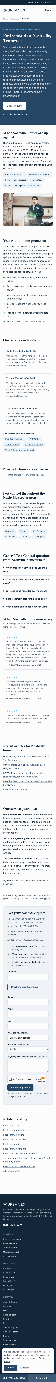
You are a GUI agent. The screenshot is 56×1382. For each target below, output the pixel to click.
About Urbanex (10, 1302)
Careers (49, 2)
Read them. (8, 884)
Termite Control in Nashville (21, 378)
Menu (48, 10)
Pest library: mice (12, 1144)
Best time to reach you (18, 1044)
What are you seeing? (17, 1033)
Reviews (7, 1306)
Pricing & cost (9, 1315)
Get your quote (15, 106)
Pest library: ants (12, 1125)
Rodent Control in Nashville (21, 351)
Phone (10, 1009)
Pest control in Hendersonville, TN (26, 475)
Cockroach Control (34, 444)
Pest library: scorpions (14, 1148)
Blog (5, 1323)
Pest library (8, 1319)
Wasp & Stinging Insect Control (19, 450)
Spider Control (12, 444)
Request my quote (20, 1087)
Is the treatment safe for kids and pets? (26, 599)
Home (5, 18)
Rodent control (10, 1243)
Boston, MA (8, 1277)
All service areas (11, 1171)
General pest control (12, 1239)
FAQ (5, 1310)
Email (10, 1021)
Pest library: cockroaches (16, 1130)
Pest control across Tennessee (19, 1166)
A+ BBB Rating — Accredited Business (25, 940)
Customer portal (10, 1332)
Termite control (10, 1247)
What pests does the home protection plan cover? (26, 581)
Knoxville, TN (9, 1273)
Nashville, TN (9, 1268)
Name (10, 997)
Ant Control (35, 439)
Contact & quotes (11, 1327)
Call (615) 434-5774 (14, 1378)
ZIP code (11, 971)
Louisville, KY (9, 1281)
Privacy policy (9, 1344)
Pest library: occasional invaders (20, 1153)
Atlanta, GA (8, 1285)
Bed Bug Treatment (14, 439)
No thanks (24, 1367)
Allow (11, 1367)
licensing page (43, 898)
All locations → (10, 1289)
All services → (9, 1256)
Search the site (10, 1340)
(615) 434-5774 (30, 926)
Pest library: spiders (13, 1134)
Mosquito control (11, 1252)
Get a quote (42, 1378)
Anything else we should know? (27, 1056)
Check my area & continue (24, 987)
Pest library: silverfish (14, 1139)
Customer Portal (34, 2)
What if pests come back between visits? (26, 606)
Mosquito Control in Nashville (22, 408)
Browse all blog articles (15, 789)
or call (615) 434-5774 (15, 114)
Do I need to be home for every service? (26, 591)
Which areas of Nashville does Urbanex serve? (25, 569)
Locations (15, 18)
